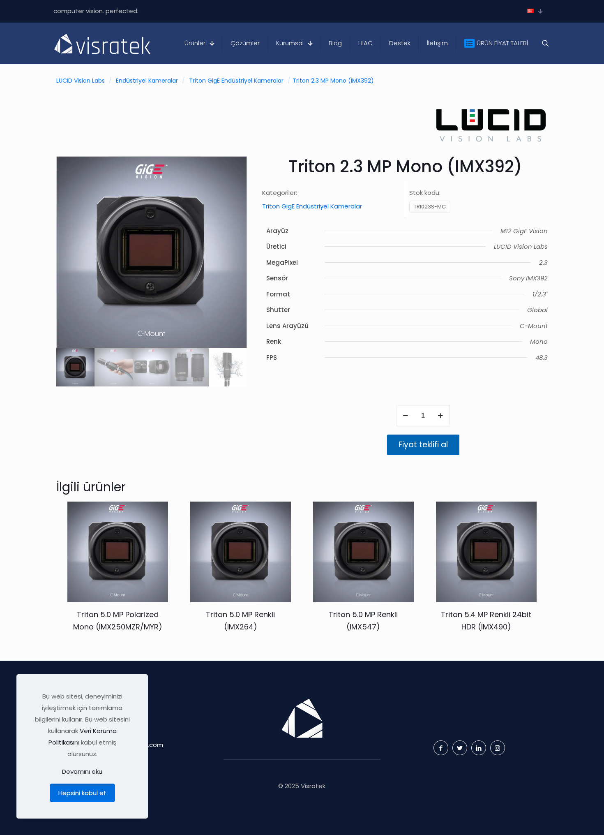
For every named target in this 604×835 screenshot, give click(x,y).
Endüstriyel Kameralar (147, 80)
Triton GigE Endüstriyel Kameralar (236, 80)
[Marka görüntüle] (491, 144)
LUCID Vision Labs (80, 80)
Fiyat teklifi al (423, 444)
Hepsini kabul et (82, 793)
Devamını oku (82, 771)
